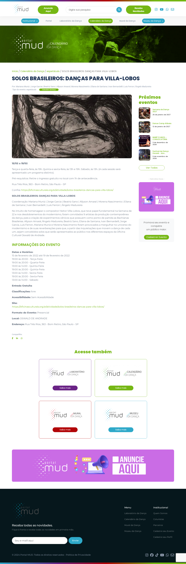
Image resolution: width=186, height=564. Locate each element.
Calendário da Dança (100, 20)
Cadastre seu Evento (163, 531)
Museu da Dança (152, 20)
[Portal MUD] (20, 9)
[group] (156, 197)
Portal (49, 20)
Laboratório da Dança (71, 20)
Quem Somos (160, 513)
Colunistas (158, 519)
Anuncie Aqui (48, 9)
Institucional (29, 20)
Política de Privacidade (78, 554)
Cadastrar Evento (156, 237)
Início (15, 71)
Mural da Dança (127, 20)
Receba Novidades (138, 9)
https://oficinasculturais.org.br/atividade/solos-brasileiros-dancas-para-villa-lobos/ (67, 190)
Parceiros (158, 525)
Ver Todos (152, 167)
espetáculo (53, 71)
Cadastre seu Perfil (162, 537)
